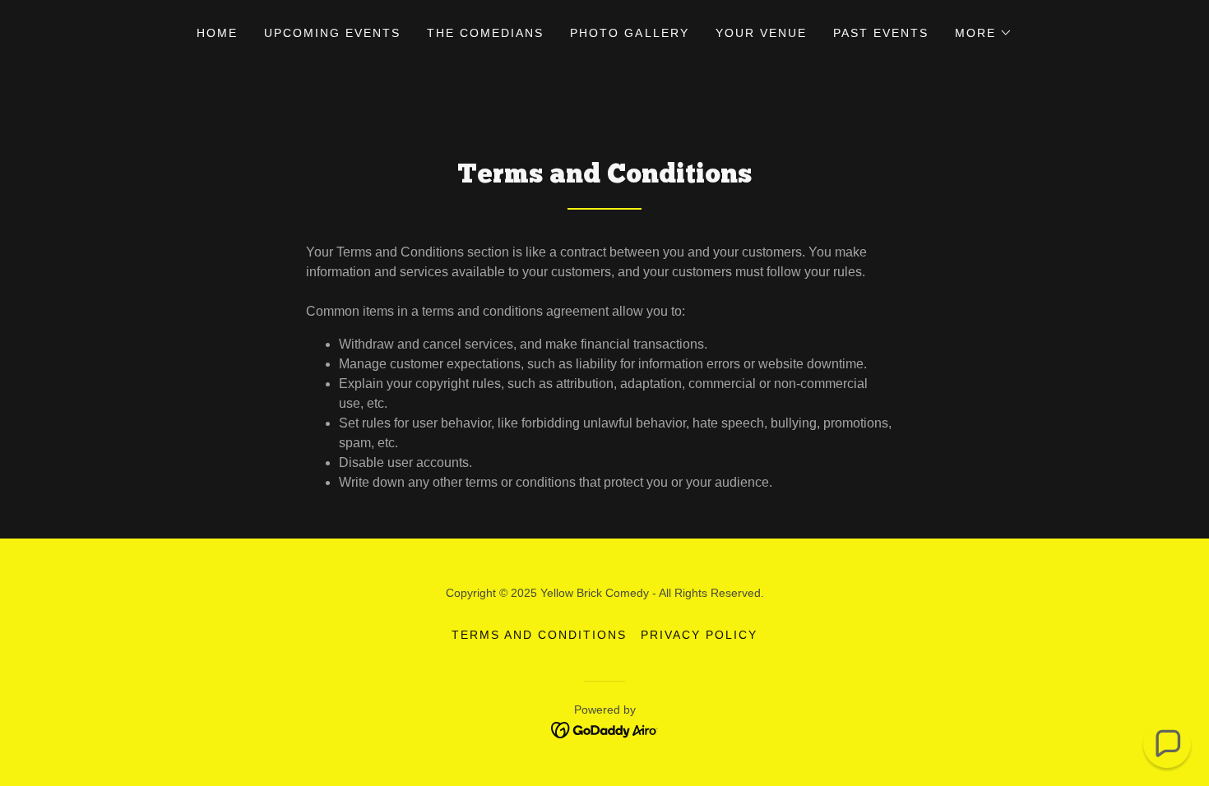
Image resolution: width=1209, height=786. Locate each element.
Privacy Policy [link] (699, 634)
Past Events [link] (881, 32)
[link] (605, 729)
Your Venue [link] (761, 32)
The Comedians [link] (485, 32)
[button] (983, 33)
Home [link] (217, 32)
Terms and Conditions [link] (539, 634)
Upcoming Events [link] (332, 32)
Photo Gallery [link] (629, 32)
